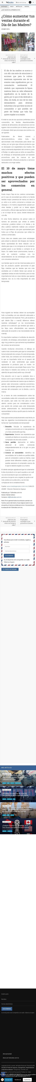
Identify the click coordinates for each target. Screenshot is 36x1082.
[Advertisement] (17, 297)
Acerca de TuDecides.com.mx (11, 1058)
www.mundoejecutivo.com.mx (17, 486)
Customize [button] (27, 1079)
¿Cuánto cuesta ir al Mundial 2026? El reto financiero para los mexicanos (16, 826)
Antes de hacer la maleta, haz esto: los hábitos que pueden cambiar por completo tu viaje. (16, 777)
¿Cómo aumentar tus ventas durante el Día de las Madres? (18, 20)
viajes (4, 815)
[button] (30, 772)
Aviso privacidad (7, 1054)
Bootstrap (4, 1072)
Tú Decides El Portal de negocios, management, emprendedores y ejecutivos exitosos (17, 1067)
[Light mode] (30, 2)
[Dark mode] (33, 2)
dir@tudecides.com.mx (15, 497)
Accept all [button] (8, 1079)
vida (8, 815)
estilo (12, 815)
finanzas (10, 831)
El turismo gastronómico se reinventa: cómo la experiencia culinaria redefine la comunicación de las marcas (17, 809)
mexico (4, 831)
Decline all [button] (18, 1079)
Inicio (12, 6)
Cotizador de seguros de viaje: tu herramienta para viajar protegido (15, 794)
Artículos (19, 6)
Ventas (26, 6)
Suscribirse (9, 555)
